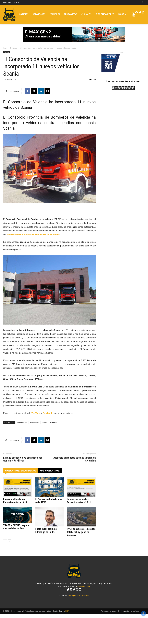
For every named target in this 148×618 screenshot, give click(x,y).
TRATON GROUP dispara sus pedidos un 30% (16, 527)
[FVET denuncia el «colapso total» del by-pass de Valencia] (81, 516)
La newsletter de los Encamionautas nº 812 (15, 501)
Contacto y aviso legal (130, 611)
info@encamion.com (79, 595)
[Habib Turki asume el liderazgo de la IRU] (49, 516)
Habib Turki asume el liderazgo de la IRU (46, 530)
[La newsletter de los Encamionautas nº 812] (17, 487)
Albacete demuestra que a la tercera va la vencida (74, 459)
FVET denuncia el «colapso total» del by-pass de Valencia (81, 532)
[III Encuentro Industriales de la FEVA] (49, 487)
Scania (44, 422)
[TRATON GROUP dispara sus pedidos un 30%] (17, 515)
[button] (143, 2)
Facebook (47, 413)
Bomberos (34, 422)
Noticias (13, 48)
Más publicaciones (50, 470)
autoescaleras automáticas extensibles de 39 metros (33, 234)
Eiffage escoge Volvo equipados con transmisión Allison (22, 459)
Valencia (53, 422)
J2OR (67, 611)
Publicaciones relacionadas (20, 470)
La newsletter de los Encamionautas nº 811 (79, 501)
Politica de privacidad (110, 611)
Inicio (5, 48)
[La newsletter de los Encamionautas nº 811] (81, 487)
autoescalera (22, 422)
